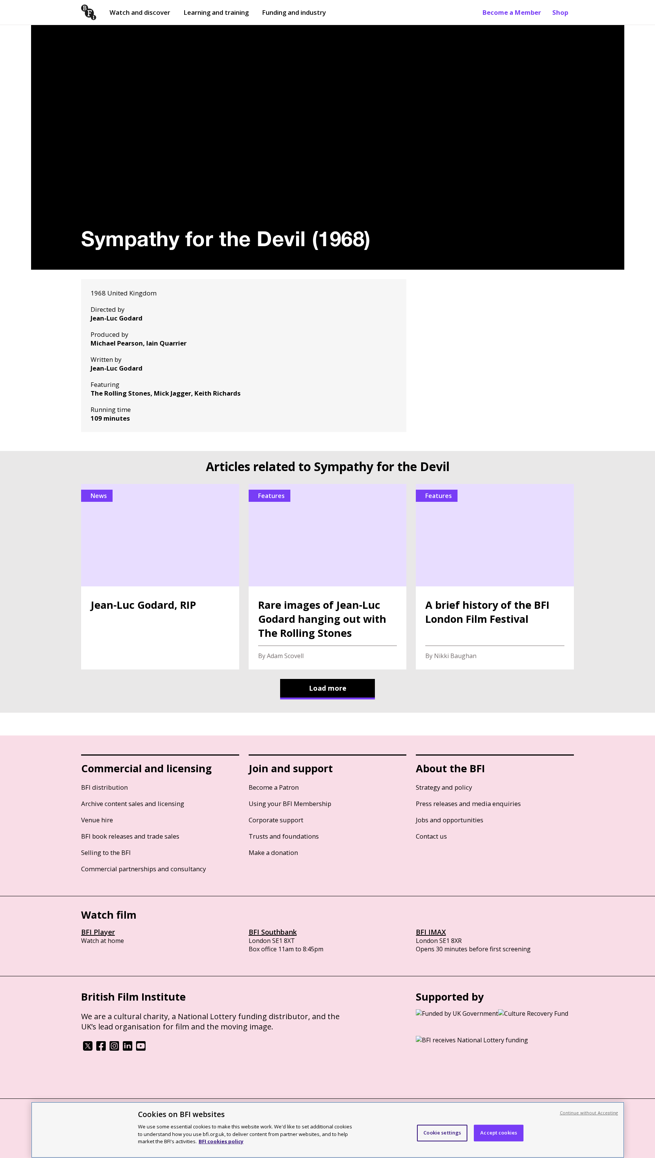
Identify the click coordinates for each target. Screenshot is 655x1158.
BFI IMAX (431, 931)
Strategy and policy (444, 787)
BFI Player (98, 931)
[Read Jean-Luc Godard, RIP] (160, 576)
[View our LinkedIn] (127, 1048)
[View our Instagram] (114, 1048)
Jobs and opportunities (449, 819)
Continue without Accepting (589, 1113)
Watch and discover (140, 12)
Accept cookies (498, 1132)
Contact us (431, 836)
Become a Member (512, 12)
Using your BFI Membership (290, 803)
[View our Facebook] (101, 1048)
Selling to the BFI (106, 852)
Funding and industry (294, 12)
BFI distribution (104, 787)
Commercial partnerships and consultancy (143, 868)
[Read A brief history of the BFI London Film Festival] (495, 576)
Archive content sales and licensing (132, 803)
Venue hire (97, 819)
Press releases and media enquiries (468, 803)
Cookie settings (442, 1132)
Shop (560, 12)
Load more (327, 688)
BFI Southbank (273, 931)
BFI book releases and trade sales (130, 836)
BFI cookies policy (221, 1141)
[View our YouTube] (140, 1048)
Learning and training (216, 12)
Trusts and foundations (284, 836)
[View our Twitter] (87, 1048)
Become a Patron (274, 787)
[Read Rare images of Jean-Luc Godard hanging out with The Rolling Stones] (328, 576)
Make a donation (273, 852)
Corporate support (276, 819)
